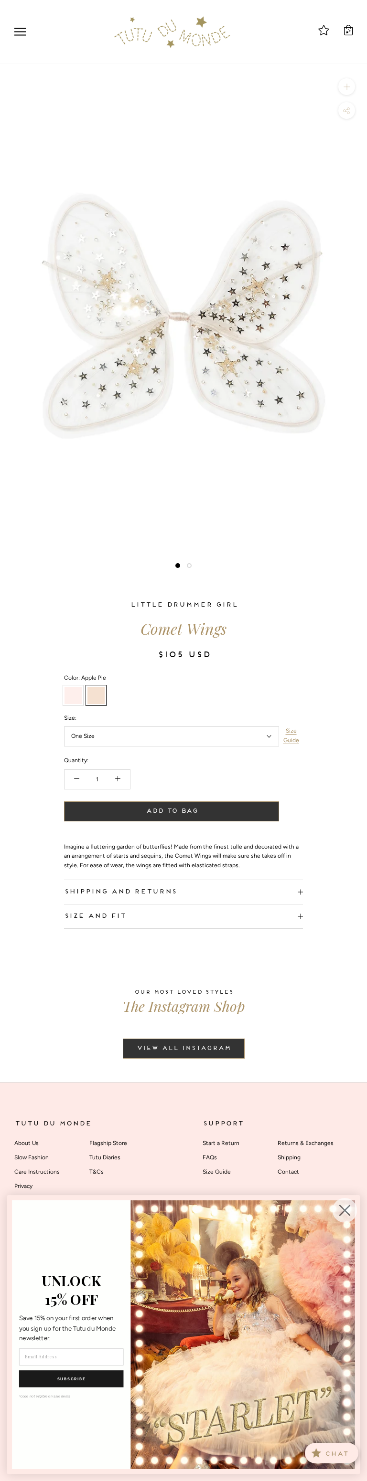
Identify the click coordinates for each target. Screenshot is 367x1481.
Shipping (289, 1157)
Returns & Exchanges (306, 1143)
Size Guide (291, 735)
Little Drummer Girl (183, 605)
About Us (26, 1143)
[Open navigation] (20, 32)
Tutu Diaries (104, 1157)
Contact (288, 1171)
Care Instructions (37, 1171)
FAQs (210, 1157)
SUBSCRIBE (71, 1378)
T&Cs (96, 1171)
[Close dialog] (345, 1210)
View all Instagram (184, 1048)
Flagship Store (108, 1143)
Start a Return (221, 1143)
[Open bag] (348, 30)
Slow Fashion (31, 1157)
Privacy (23, 1186)
